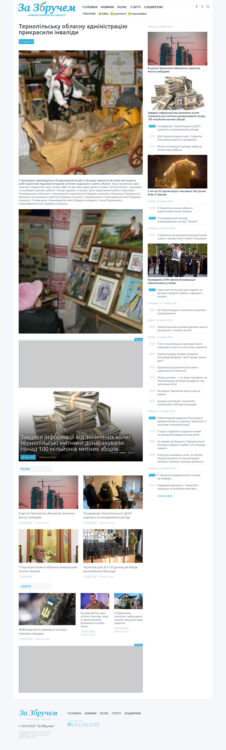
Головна (89, 7)
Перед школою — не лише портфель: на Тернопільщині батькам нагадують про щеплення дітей (182, 381)
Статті (135, 7)
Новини (107, 7)
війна (105, 13)
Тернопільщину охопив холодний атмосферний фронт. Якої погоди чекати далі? (181, 357)
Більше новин (164, 495)
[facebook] (197, 7)
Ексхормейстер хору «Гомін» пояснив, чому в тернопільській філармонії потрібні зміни (94, 620)
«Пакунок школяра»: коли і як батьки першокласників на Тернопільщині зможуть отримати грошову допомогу (180, 458)
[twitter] (202, 7)
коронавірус (139, 13)
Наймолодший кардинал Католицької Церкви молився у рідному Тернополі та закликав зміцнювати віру (181, 421)
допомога (120, 13)
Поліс (122, 7)
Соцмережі (153, 7)
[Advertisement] (81, 364)
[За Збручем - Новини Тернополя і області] (47, 8)
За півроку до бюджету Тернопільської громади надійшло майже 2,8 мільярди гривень (181, 445)
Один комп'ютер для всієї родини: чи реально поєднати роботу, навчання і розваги (180, 293)
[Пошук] (208, 7)
